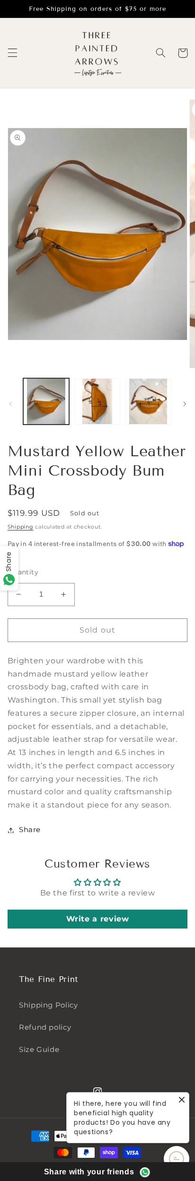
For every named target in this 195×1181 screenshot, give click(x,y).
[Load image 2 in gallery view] (97, 401)
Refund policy (45, 1027)
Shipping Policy (48, 1005)
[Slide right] (184, 403)
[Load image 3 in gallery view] (148, 401)
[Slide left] (10, 403)
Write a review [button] (97, 918)
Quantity (23, 572)
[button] (12, 53)
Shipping (21, 527)
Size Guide (39, 1049)
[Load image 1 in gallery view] (46, 401)
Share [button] (30, 829)
